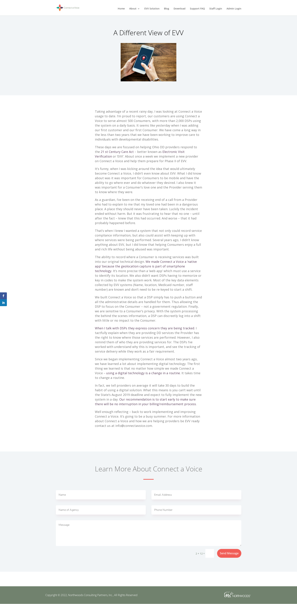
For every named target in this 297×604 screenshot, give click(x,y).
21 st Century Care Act (117, 152)
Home (121, 8)
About (132, 8)
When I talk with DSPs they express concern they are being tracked (144, 328)
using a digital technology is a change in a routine (143, 373)
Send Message (229, 553)
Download (179, 8)
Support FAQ (197, 8)
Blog (166, 8)
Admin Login (234, 8)
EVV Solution (152, 8)
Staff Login (215, 8)
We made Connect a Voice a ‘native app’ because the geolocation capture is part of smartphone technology (146, 266)
